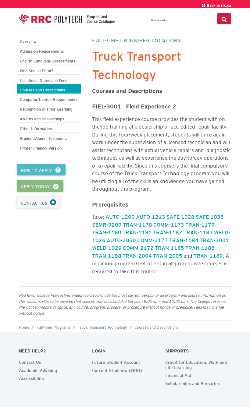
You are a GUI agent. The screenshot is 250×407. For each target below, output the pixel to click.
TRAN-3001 (214, 239)
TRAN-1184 (183, 239)
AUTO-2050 (121, 239)
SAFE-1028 (180, 216)
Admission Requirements (42, 50)
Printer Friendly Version (41, 147)
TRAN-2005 (167, 255)
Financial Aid (178, 374)
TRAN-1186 (200, 247)
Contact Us (30, 361)
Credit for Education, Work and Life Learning (196, 364)
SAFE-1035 (210, 216)
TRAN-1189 (208, 255)
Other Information (36, 127)
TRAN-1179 (200, 223)
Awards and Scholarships (42, 118)
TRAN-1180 (106, 231)
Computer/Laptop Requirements (48, 98)
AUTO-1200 (120, 216)
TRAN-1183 (198, 231)
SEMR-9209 (107, 223)
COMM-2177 (152, 239)
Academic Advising (38, 369)
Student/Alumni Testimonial (44, 137)
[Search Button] (224, 18)
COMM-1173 (168, 223)
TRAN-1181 (137, 231)
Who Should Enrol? (36, 70)
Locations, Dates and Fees (43, 79)
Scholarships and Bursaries (192, 382)
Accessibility (32, 377)
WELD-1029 (107, 247)
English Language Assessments (47, 60)
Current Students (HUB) (117, 369)
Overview (28, 40)
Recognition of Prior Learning (46, 108)
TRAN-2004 (137, 255)
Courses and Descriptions (42, 89)
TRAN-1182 (167, 231)
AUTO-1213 (150, 216)
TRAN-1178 (137, 223)
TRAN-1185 (169, 247)
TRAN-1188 (106, 255)
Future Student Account (116, 361)
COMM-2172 (138, 247)
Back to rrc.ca (218, 4)
